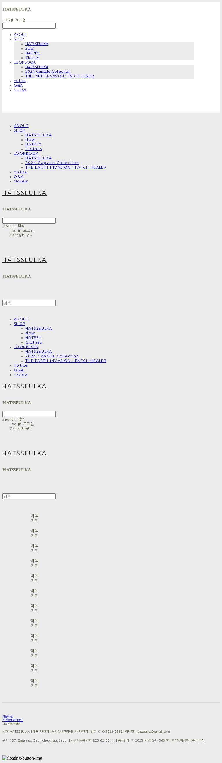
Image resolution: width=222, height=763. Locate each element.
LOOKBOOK (25, 62)
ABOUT (20, 34)
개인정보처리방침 (12, 720)
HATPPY (32, 53)
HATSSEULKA (36, 44)
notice (20, 81)
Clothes (32, 57)
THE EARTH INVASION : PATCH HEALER (59, 76)
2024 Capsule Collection (48, 71)
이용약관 (7, 716)
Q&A (18, 85)
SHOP (19, 39)
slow (29, 48)
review (20, 90)
